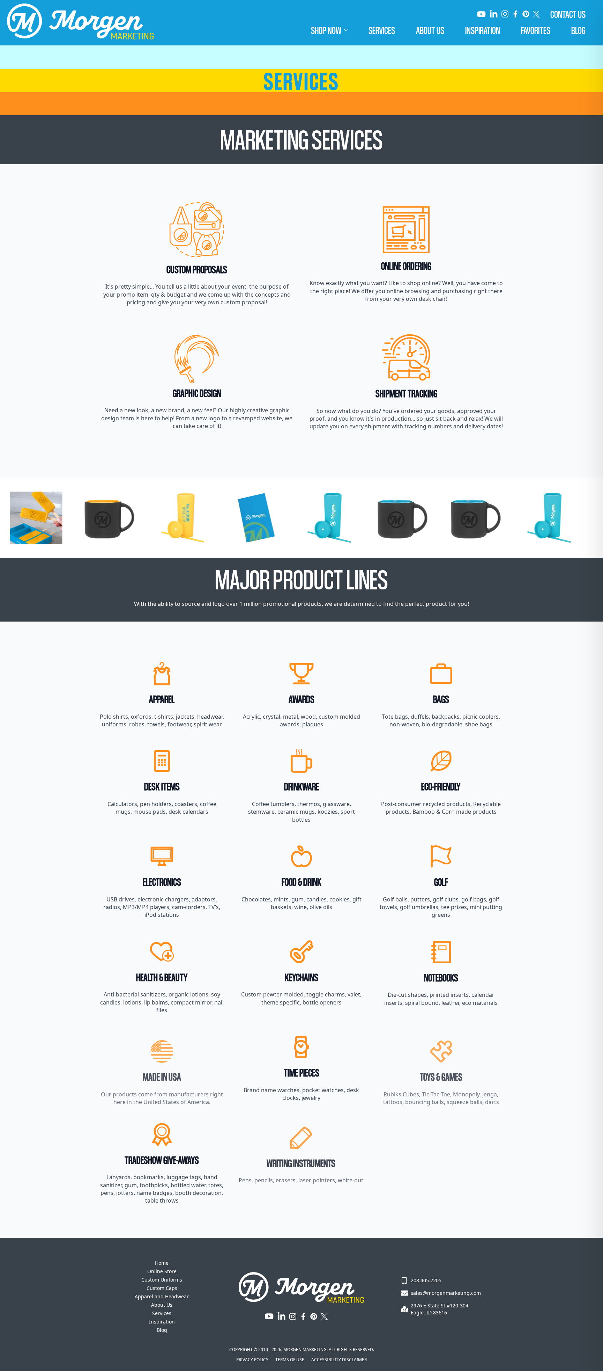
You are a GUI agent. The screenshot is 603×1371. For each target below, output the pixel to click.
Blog (578, 30)
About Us (430, 30)
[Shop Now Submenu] (349, 30)
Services (381, 30)
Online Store (162, 1271)
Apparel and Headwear (162, 1296)
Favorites (535, 30)
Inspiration (482, 30)
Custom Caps (162, 1288)
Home (162, 1263)
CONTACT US (568, 14)
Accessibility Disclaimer (339, 1360)
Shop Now (326, 30)
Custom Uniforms (161, 1279)
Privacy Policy (252, 1360)
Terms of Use (289, 1360)
